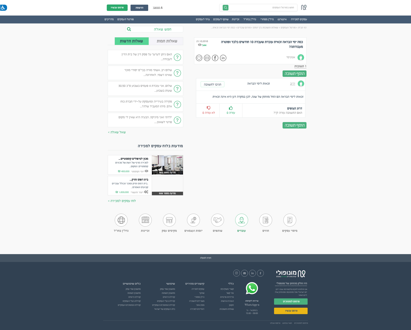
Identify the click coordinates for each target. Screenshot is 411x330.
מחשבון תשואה (168, 293)
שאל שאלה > (117, 132)
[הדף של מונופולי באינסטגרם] (236, 273)
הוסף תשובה (295, 73)
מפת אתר (200, 305)
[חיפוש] (131, 29)
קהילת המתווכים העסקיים (163, 305)
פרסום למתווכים (291, 301)
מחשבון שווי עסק (167, 289)
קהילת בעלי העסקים (166, 301)
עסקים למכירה (198, 289)
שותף (201, 293)
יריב (292, 84)
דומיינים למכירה (197, 309)
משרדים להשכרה (196, 301)
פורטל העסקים (125, 19)
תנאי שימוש (287, 323)
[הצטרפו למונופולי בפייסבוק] (260, 273)
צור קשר (230, 293)
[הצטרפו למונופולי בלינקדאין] (252, 273)
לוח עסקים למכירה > (122, 201)
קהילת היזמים (169, 297)
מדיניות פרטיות (227, 297)
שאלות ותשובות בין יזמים (265, 27)
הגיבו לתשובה (212, 84)
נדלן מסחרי (199, 297)
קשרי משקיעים (227, 289)
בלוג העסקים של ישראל (164, 309)
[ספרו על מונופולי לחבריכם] (244, 273)
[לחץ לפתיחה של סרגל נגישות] (3, 7)
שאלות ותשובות (227, 309)
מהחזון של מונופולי (286, 283)
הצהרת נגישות (227, 301)
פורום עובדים (244, 27)
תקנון (231, 305)
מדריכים (109, 19)
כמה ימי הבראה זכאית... (223, 27)
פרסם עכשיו (117, 7)
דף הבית (302, 27)
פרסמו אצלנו (275, 323)
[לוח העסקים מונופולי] (304, 9)
